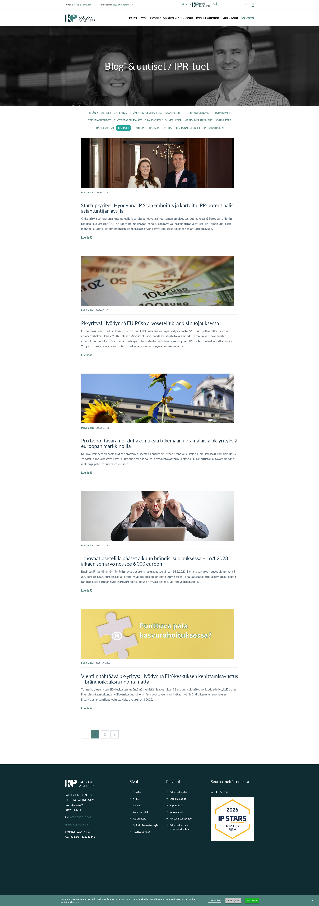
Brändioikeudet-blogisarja (108, 112)
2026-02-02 (103, 310)
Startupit (139, 127)
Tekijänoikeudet (99, 120)
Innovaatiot (176, 812)
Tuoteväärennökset (128, 120)
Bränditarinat (104, 127)
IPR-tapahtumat (213, 127)
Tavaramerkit (174, 112)
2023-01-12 (103, 545)
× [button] (313, 900)
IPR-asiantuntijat (161, 127)
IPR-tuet (123, 127)
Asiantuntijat (169, 17)
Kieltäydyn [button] (233, 900)
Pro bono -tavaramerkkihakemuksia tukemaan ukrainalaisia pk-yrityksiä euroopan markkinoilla (159, 443)
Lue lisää (86, 237)
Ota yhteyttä (247, 17)
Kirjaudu (187, 4)
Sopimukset (223, 120)
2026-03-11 (103, 192)
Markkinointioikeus (198, 120)
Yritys (143, 17)
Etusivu (133, 17)
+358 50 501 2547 (83, 4)
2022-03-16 (103, 663)
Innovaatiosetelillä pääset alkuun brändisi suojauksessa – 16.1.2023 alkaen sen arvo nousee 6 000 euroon (154, 561)
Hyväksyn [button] (252, 900)
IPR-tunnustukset (188, 127)
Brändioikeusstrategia (207, 17)
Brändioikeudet (178, 792)
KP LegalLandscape (180, 818)
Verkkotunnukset (199, 112)
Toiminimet (222, 112)
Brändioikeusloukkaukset (163, 120)
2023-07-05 (103, 427)
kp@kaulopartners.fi (122, 4)
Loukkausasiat (177, 798)
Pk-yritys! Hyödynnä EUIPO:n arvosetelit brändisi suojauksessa (150, 323)
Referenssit (187, 17)
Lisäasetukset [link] (214, 900)
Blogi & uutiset (230, 17)
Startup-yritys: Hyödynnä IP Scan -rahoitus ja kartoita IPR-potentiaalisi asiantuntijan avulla (158, 208)
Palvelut (154, 17)
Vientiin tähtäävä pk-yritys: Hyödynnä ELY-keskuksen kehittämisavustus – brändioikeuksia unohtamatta (159, 679)
